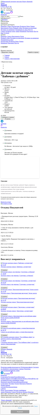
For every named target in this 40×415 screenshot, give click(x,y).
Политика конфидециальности (10, 367)
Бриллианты (5, 28)
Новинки (4, 26)
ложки (18, 31)
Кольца (19, 382)
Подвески (23, 26)
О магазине (4, 377)
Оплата (16, 377)
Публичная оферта (26, 367)
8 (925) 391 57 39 (6, 6)
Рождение (30, 31)
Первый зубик (17, 28)
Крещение (23, 31)
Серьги (9, 26)
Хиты (11, 28)
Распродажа (15, 26)
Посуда (30, 29)
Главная (6, 55)
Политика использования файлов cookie (16, 369)
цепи (13, 31)
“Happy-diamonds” (6, 400)
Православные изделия (8, 378)
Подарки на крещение (8, 29)
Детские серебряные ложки (15, 380)
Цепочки (25, 382)
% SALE (6, 33)
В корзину (4, 270)
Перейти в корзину (33, 52)
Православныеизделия (5, 386)
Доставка (11, 377)
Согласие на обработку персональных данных (20, 368)
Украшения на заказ (21, 29)
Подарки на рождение (30, 28)
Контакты (22, 377)
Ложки (32, 26)
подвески (9, 31)
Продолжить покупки (7, 52)
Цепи (28, 26)
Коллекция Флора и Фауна (23, 378)
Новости (29, 383)
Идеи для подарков (7, 390)
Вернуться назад (7, 62)
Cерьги (3, 31)
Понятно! (20, 411)
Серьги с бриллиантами (12, 58)
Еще (2, 33)
